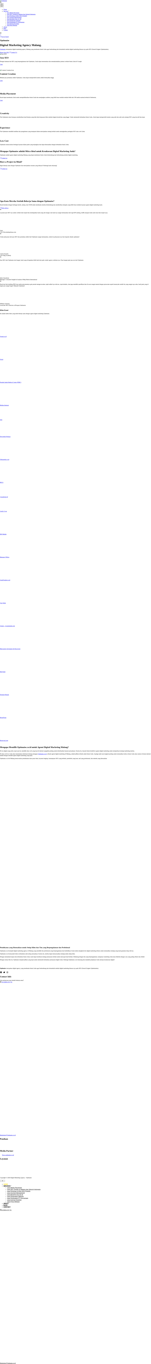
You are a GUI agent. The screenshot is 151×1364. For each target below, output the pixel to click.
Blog (4, 28)
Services (5, 11)
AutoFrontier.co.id (5, 580)
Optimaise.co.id (42, 754)
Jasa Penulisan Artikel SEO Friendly (17, 16)
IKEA (1, 482)
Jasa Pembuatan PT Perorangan (15, 22)
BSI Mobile (3, 534)
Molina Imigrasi (4, 405)
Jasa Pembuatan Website (13, 20)
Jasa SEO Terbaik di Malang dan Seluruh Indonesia (21, 14)
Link (1, 64)
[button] (0, 2)
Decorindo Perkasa (5, 436)
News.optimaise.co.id (8, 1155)
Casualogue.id (4, 497)
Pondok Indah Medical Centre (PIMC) (10, 382)
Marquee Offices (4, 557)
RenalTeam (3, 717)
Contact (5, 30)
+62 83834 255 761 (6, 982)
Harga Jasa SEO (4, 52)
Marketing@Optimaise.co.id (8, 1135)
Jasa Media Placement (13, 12)
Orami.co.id (3, 336)
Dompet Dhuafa (4, 694)
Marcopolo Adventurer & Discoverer (10, 649)
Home (5, 9)
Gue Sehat (3, 603)
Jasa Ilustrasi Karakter (13, 23)
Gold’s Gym (3, 511)
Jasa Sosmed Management (14, 17)
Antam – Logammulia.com (7, 626)
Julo (1, 419)
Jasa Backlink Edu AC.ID (14, 19)
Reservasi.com (4, 740)
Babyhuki (2, 672)
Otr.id (1, 359)
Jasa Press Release (12, 25)
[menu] (0, 35)
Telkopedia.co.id (4, 459)
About (5, 27)
